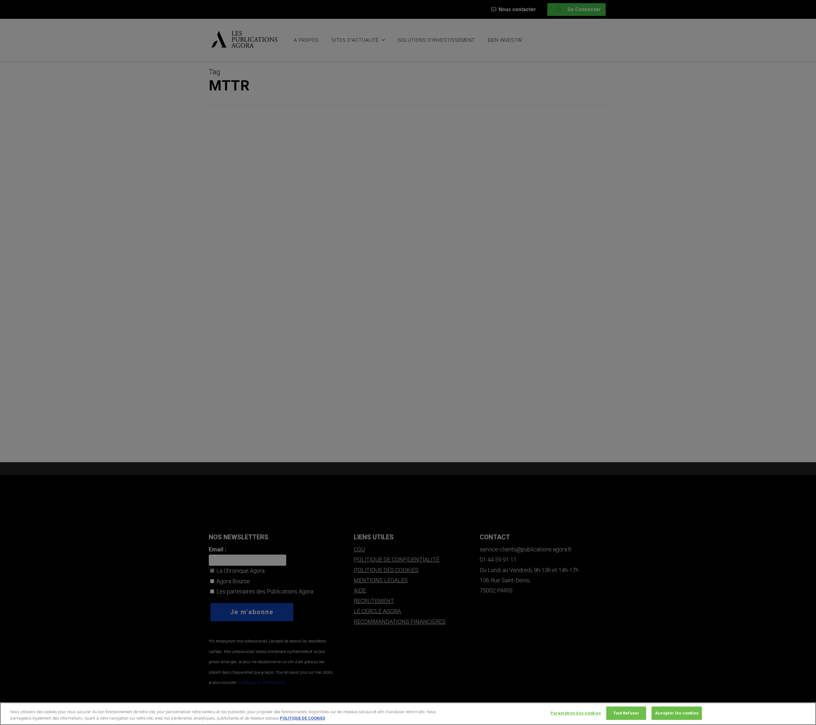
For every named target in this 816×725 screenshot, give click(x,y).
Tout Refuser (626, 713)
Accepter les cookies (677, 713)
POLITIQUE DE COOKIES (302, 718)
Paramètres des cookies (575, 713)
